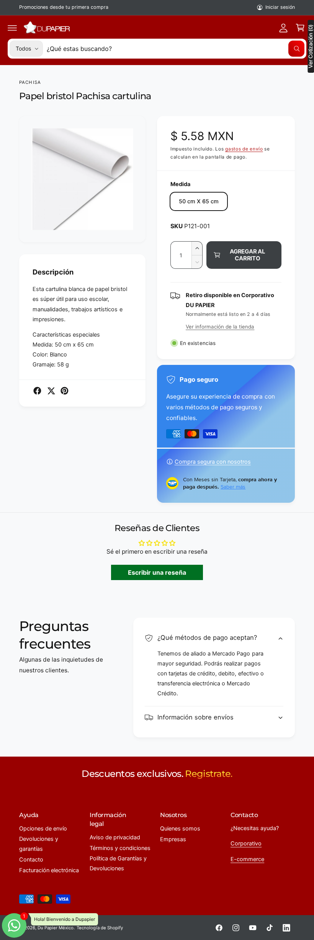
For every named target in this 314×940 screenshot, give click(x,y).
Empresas (173, 839)
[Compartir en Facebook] (37, 391)
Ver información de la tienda (220, 327)
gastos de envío (244, 149)
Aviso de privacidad (115, 837)
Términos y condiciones (120, 848)
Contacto (31, 859)
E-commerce (247, 859)
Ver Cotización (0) (310, 46)
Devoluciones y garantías (38, 843)
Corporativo (246, 843)
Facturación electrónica (49, 870)
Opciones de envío (43, 828)
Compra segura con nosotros (213, 461)
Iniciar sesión (280, 7)
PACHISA (30, 82)
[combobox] (175, 49)
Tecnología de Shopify (100, 927)
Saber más (233, 486)
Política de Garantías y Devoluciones (118, 863)
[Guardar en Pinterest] (64, 391)
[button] (12, 27)
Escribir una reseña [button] (157, 572)
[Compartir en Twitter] (51, 391)
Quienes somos (180, 828)
